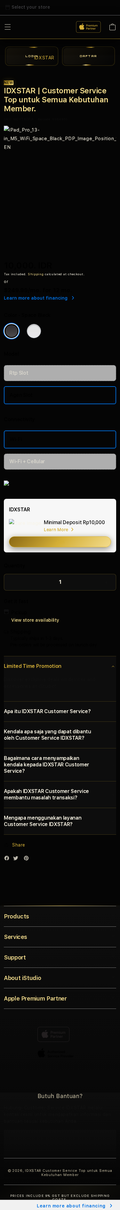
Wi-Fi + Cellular (27, 461)
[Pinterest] (27, 859)
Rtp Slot (18, 373)
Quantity (14, 566)
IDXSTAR (33, 1171)
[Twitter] (17, 859)
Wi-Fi (16, 439)
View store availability (35, 620)
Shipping (36, 274)
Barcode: (44, 119)
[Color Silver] (34, 331)
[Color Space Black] (11, 331)
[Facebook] (8, 859)
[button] (60, 666)
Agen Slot (21, 395)
